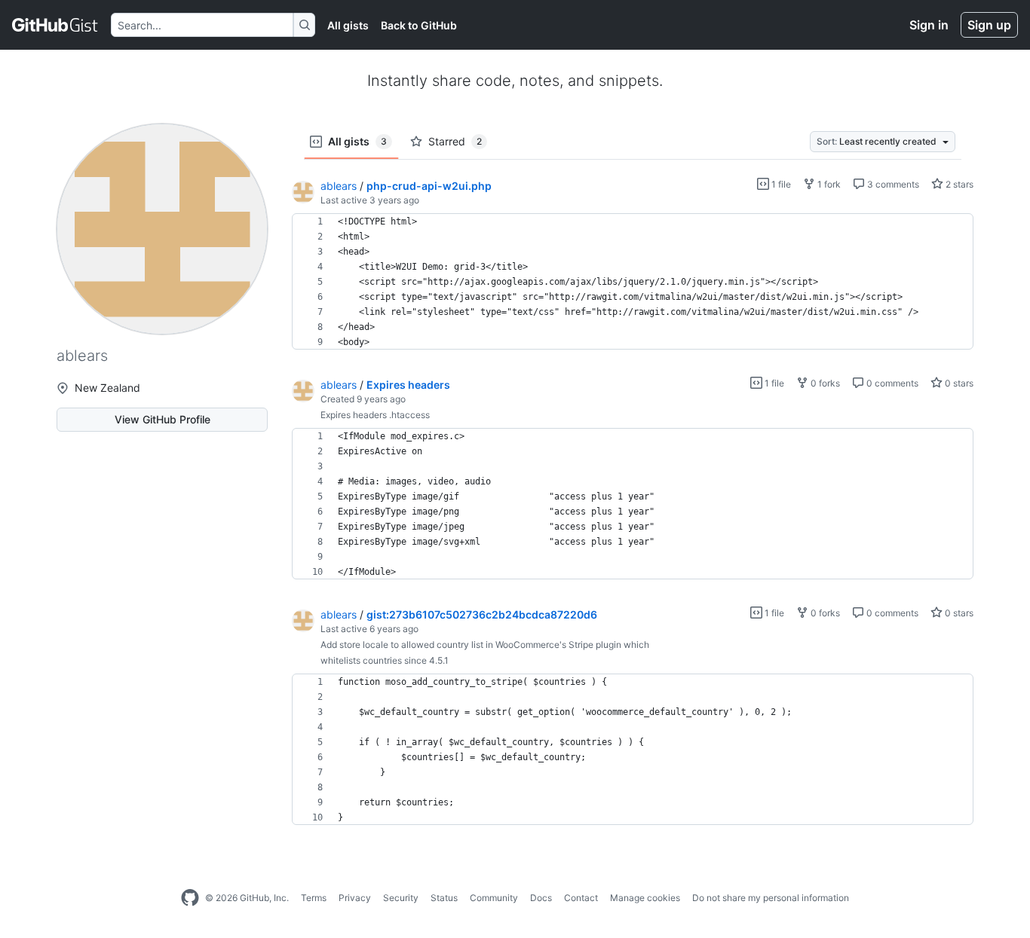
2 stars (958, 184)
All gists (348, 25)
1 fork (828, 184)
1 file (780, 184)
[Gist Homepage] (55, 25)
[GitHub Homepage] (190, 898)
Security (400, 897)
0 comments (891, 383)
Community (494, 897)
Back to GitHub (419, 25)
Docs (541, 897)
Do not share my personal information (770, 897)
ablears (338, 185)
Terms (313, 897)
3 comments (892, 184)
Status (444, 897)
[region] (633, 282)
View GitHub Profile (162, 419)
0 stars (958, 383)
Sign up (989, 24)
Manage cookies (645, 897)
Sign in (929, 24)
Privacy (355, 897)
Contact (581, 897)
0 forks (824, 383)
